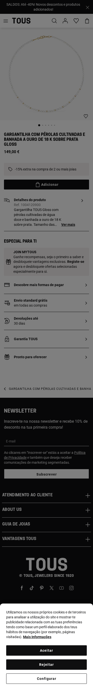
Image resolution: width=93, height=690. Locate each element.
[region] (46, 647)
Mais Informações (37, 637)
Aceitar (46, 650)
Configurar (46, 679)
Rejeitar (46, 665)
